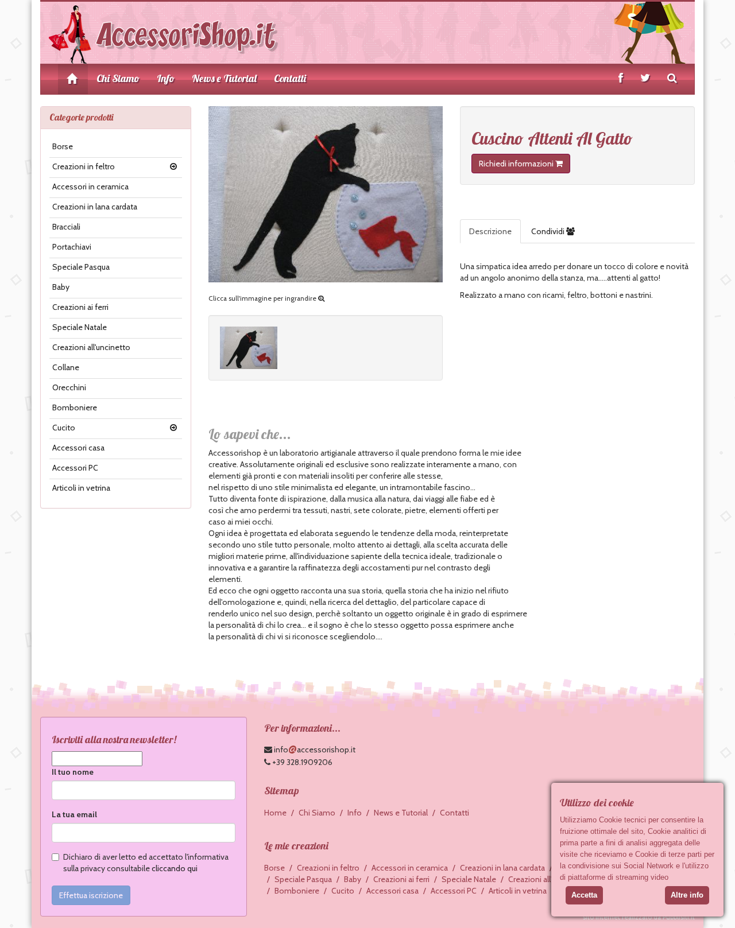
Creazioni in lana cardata (94, 206)
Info (166, 78)
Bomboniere (74, 407)
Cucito (63, 427)
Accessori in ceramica (90, 186)
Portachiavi (71, 247)
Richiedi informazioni (517, 163)
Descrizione (490, 231)
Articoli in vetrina (81, 488)
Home (275, 812)
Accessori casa (78, 447)
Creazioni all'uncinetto (91, 347)
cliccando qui (175, 868)
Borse (62, 146)
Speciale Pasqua (81, 267)
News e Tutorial (224, 78)
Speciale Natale (79, 327)
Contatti (290, 78)
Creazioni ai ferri (80, 307)
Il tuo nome (73, 772)
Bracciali (66, 227)
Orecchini (69, 387)
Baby (60, 287)
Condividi (548, 231)
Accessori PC (75, 468)
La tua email (74, 814)
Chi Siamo (118, 78)
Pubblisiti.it (679, 917)
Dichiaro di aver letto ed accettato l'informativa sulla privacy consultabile (146, 862)
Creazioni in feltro (83, 166)
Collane (65, 367)
